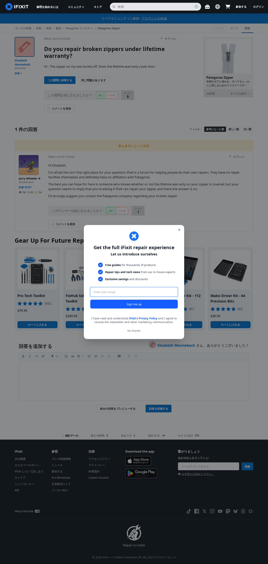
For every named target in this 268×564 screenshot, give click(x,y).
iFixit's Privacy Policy (143, 318)
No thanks (134, 331)
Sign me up (134, 304)
